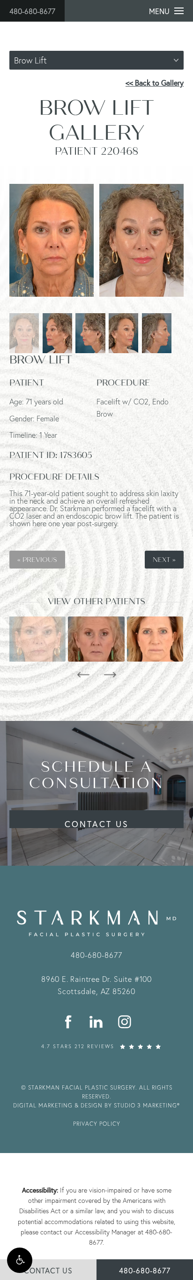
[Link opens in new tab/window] (68, 1022)
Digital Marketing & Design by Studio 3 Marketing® (96, 1105)
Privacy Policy (96, 1123)
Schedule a (96, 775)
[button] (19, 1260)
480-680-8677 (32, 11)
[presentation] (83, 675)
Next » (164, 559)
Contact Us (97, 823)
